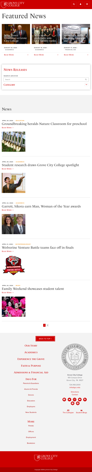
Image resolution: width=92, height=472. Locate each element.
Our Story (31, 345)
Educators (31, 401)
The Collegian (68, 412)
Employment (31, 437)
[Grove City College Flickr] (72, 403)
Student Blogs (81, 412)
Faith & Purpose (31, 365)
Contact (75, 395)
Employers (31, 406)
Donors (31, 395)
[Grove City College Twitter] (69, 399)
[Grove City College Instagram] (74, 399)
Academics (20, 162)
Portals (31, 426)
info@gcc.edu (74, 387)
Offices (31, 431)
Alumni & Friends (31, 389)
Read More (7, 128)
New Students (30, 412)
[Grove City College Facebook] (64, 399)
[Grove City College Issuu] (85, 399)
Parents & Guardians (31, 383)
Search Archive (11, 76)
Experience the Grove (31, 358)
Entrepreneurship (23, 244)
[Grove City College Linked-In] (78, 403)
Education (20, 120)
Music (18, 285)
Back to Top (45, 339)
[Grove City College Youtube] (80, 399)
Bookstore (31, 443)
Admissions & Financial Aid (31, 372)
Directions (75, 392)
